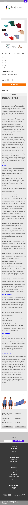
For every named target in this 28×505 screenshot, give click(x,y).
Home (14, 469)
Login (15, 1)
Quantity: (4, 80)
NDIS (14, 472)
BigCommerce (10, 502)
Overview (14, 94)
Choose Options (7, 426)
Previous (2, 30)
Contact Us (14, 478)
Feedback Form (14, 474)
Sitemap (16, 501)
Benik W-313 (18, 413)
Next (25, 30)
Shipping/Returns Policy (14, 476)
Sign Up (19, 1)
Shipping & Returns (14, 461)
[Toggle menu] (2, 2)
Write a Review (8, 71)
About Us (14, 479)
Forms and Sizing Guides (14, 470)
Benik (3, 410)
